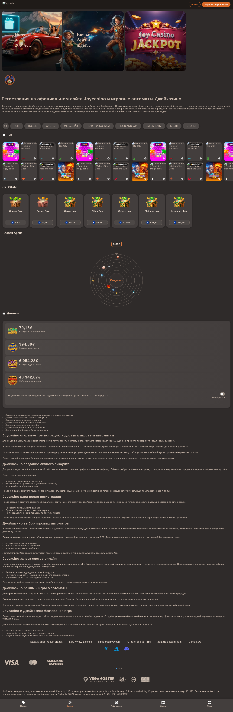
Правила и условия (109, 642)
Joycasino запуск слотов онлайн (22, 425)
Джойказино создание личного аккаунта (26, 417)
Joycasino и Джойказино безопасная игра (27, 430)
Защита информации (169, 642)
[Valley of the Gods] (29, 171)
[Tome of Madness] (29, 151)
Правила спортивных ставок (45, 642)
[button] (101, 126)
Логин (194, 4)
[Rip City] (66, 151)
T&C (107, 395)
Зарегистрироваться (216, 4)
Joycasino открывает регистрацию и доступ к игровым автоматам (39, 415)
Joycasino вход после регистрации (23, 420)
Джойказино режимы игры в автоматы (25, 427)
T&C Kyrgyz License (80, 642)
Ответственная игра (139, 642)
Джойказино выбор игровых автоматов (25, 422)
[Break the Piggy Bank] (11, 171)
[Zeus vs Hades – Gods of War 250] (66, 171)
